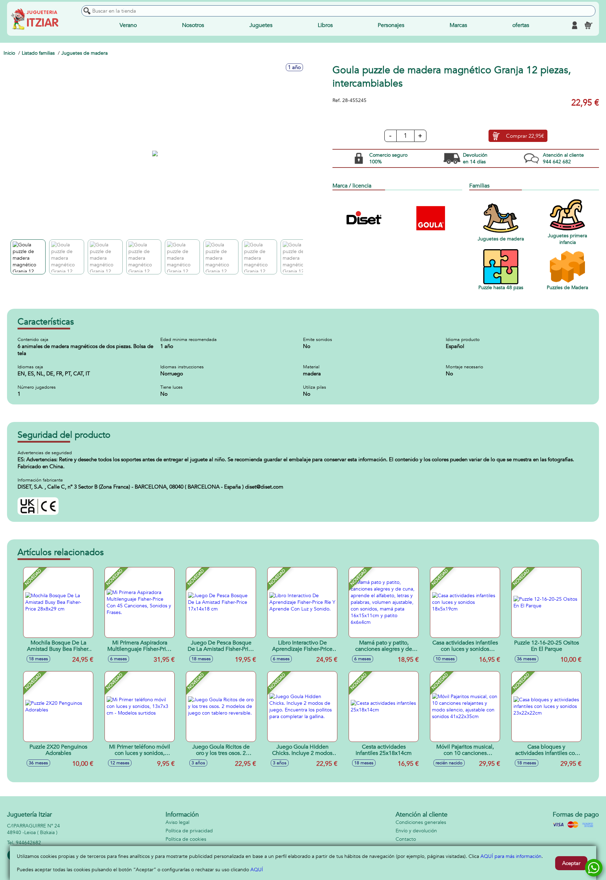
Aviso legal (177, 822)
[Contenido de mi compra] (588, 25)
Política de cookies (186, 839)
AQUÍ (256, 869)
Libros (325, 25)
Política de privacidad (189, 830)
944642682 (28, 842)
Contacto (406, 839)
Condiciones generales (421, 822)
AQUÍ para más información (510, 856)
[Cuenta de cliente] (574, 25)
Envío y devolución (416, 830)
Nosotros (193, 25)
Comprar (525, 135)
